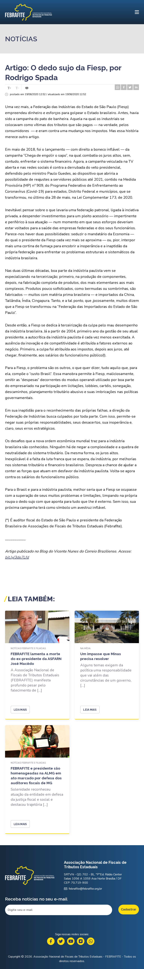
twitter (130, 87)
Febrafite (28, 12)
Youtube (71, 941)
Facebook (51, 941)
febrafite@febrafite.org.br (85, 889)
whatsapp (117, 87)
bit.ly (17, 557)
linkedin (136, 87)
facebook (124, 87)
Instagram (81, 941)
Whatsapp (90, 941)
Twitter (61, 941)
